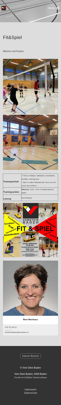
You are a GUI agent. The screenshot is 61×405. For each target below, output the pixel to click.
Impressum (30, 389)
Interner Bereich (30, 356)
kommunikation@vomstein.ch (17, 332)
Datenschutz (30, 393)
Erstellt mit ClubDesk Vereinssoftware (30, 377)
